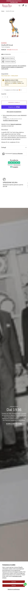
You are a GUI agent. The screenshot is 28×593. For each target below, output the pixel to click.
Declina (14, 585)
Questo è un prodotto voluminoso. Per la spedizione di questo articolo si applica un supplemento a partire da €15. (13, 67)
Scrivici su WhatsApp (17, 153)
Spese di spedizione (15, 124)
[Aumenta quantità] (7, 97)
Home (2, 11)
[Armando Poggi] (7, 5)
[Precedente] (2, 1)
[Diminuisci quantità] (2, 97)
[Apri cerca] (19, 5)
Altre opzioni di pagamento (14, 111)
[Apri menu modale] (25, 5)
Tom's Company (5, 47)
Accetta (13, 581)
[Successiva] (25, 1)
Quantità (3, 94)
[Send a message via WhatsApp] (25, 584)
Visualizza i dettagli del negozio (10, 120)
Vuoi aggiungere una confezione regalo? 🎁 (13, 89)
